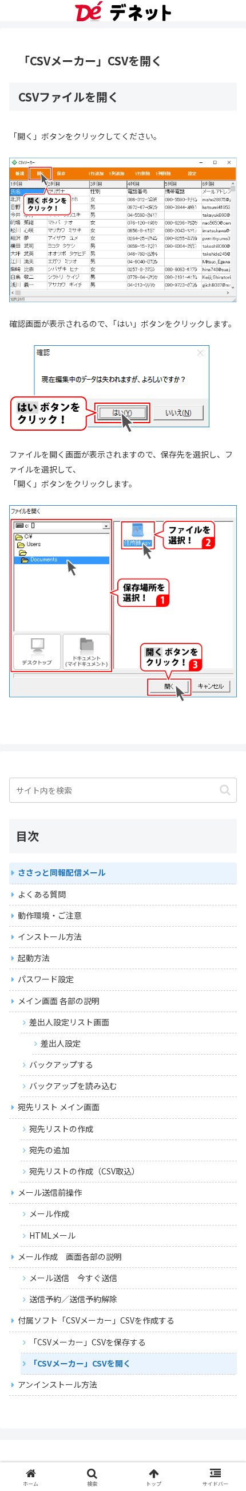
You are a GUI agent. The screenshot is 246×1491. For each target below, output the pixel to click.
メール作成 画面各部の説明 (70, 1256)
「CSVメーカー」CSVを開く (80, 1363)
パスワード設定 (46, 979)
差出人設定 (61, 1043)
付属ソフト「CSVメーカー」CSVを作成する (96, 1320)
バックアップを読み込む (73, 1085)
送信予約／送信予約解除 (73, 1299)
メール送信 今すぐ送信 (73, 1277)
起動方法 (34, 957)
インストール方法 (50, 936)
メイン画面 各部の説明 (59, 1000)
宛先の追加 (49, 1150)
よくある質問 (42, 894)
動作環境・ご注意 (50, 915)
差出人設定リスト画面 (69, 1022)
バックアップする (61, 1064)
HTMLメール (52, 1235)
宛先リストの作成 (61, 1128)
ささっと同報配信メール (62, 872)
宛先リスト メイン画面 (59, 1107)
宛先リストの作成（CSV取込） (84, 1171)
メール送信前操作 (50, 1192)
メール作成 (49, 1213)
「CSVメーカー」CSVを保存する (87, 1342)
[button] (225, 790)
